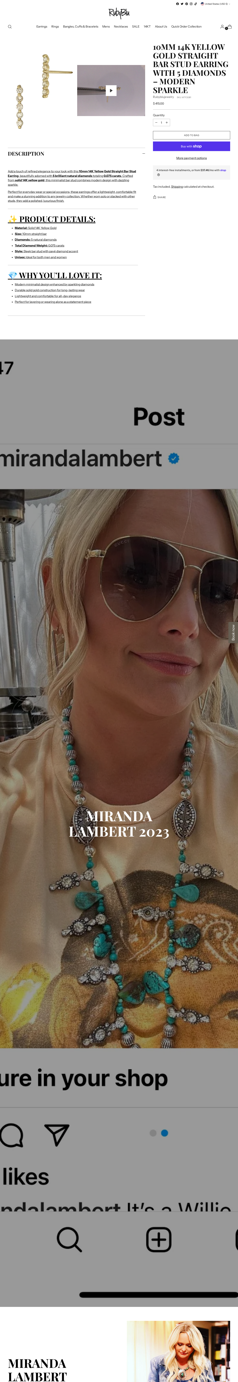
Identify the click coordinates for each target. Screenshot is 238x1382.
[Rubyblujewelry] (119, 13)
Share (162, 197)
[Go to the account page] (220, 26)
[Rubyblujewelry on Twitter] (182, 3)
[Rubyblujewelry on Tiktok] (195, 3)
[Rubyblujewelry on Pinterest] (186, 3)
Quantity (159, 115)
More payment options (191, 158)
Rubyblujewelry (163, 97)
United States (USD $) (216, 3)
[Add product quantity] (156, 122)
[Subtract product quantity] (167, 122)
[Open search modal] (9, 26)
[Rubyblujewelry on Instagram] (191, 3)
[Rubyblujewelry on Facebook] (177, 3)
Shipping (177, 186)
